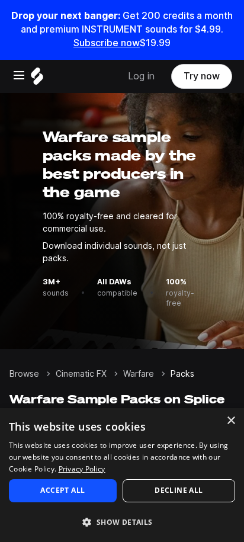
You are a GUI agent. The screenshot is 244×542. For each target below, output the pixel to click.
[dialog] (122, 475)
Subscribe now (106, 43)
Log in (141, 76)
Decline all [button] (179, 490)
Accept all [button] (62, 490)
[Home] (37, 79)
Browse (24, 374)
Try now (202, 76)
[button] (122, 521)
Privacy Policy (82, 469)
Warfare (138, 374)
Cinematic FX (81, 374)
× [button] (230, 420)
